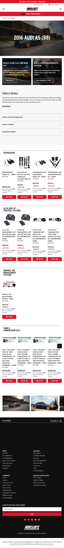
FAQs (34, 468)
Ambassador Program (9, 493)
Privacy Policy (6, 487)
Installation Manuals (39, 455)
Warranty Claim (37, 463)
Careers (4, 480)
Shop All (5, 453)
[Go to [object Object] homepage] (32, 528)
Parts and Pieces (7, 463)
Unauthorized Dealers (39, 485)
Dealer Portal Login (39, 482)
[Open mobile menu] (3, 9)
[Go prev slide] (4, 346)
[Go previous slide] (61, 403)
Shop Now (42, 1)
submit (32, 514)
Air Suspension (7, 455)
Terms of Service (7, 482)
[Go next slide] (59, 346)
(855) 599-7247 (38, 5)
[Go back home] (32, 9)
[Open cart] (60, 9)
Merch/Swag (6, 465)
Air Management (7, 458)
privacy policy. (49, 544)
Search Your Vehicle (8, 460)
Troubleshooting (38, 470)
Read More (6, 106)
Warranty (36, 458)
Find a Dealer (37, 477)
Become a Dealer (38, 480)
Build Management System (44, 80)
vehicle (4, 18)
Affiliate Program (7, 495)
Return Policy (6, 485)
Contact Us (36, 465)
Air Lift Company (7, 498)
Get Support (37, 453)
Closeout (5, 468)
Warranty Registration (39, 460)
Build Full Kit (10, 80)
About (4, 477)
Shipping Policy (7, 490)
